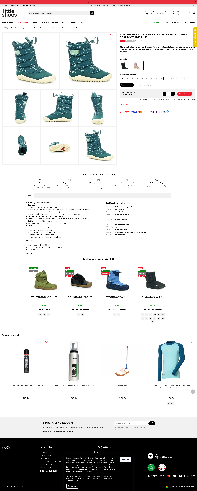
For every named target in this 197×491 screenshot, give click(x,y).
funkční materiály (140, 232)
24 (82, 314)
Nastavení (72, 486)
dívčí (117, 219)
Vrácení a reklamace (30, 5)
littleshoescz (44, 471)
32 (155, 318)
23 (146, 314)
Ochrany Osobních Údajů (93, 478)
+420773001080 (47, 471)
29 (40, 314)
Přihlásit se (151, 423)
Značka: (142, 41)
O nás (96, 452)
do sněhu (125, 214)
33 (159, 318)
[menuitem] (7, 22)
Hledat (92, 13)
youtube (53, 471)
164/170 (170, 404)
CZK (190, 5)
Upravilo (188, 486)
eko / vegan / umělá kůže (124, 232)
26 (114, 314)
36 (152, 322)
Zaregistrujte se (145, 99)
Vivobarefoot (120, 209)
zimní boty (125, 212)
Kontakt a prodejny (11, 5)
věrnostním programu (188, 99)
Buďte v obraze (41, 471)
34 (48, 314)
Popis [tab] (30, 195)
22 (142, 314)
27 (159, 314)
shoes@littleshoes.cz (47, 464)
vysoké (117, 227)
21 (78, 314)
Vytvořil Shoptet (175, 486)
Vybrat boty (114, 2)
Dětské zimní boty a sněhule (125, 207)
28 (163, 314)
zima (117, 217)
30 (44, 314)
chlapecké (123, 219)
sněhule (118, 212)
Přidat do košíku (184, 94)
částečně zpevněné (122, 224)
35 (163, 318)
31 (150, 318)
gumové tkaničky (121, 229)
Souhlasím (125, 459)
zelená (117, 222)
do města (118, 214)
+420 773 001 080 (46, 188)
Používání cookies (72, 481)
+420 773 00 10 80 (46, 467)
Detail (169, 380)
